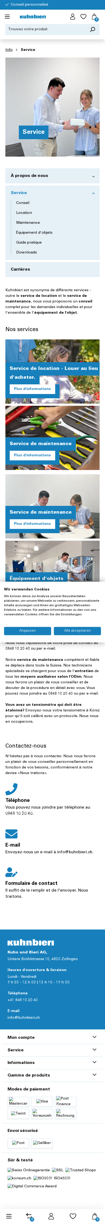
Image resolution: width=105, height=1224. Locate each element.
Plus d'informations (32, 389)
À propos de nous (29, 176)
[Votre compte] (72, 17)
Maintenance (28, 223)
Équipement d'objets (34, 233)
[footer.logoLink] (31, 942)
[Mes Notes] (83, 17)
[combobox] (45, 29)
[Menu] (7, 17)
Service (19, 193)
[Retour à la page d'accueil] (33, 17)
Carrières (20, 269)
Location (24, 213)
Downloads (26, 253)
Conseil (22, 203)
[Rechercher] (92, 29)
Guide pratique (29, 243)
